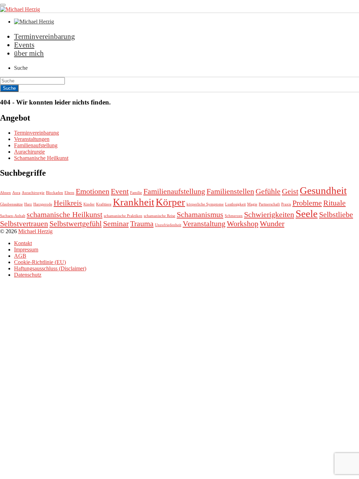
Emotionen (92, 191)
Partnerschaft (269, 204)
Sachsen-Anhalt (12, 216)
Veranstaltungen (31, 139)
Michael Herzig (35, 231)
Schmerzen (234, 216)
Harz (28, 204)
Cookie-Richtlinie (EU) (40, 262)
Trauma (142, 224)
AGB (20, 256)
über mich (29, 53)
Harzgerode (42, 204)
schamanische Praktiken (123, 216)
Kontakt (23, 243)
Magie (252, 204)
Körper (170, 202)
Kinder (89, 204)
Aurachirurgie (29, 152)
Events (24, 45)
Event (120, 191)
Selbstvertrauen (24, 224)
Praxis (286, 204)
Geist (290, 191)
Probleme (307, 203)
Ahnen (5, 193)
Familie (136, 193)
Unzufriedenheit (168, 225)
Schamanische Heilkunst (41, 158)
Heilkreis (68, 203)
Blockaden (54, 193)
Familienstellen (230, 191)
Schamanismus (200, 214)
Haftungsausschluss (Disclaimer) (50, 268)
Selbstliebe (336, 214)
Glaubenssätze (11, 204)
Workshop (242, 224)
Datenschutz (27, 275)
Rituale (334, 203)
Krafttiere (103, 204)
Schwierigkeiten (269, 214)
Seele (307, 213)
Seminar (116, 224)
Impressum (26, 249)
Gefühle (268, 191)
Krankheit (133, 202)
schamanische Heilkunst (64, 214)
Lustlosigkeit (235, 204)
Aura (16, 193)
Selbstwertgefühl (75, 224)
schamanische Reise (159, 216)
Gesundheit (323, 190)
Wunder (272, 224)
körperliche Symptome (205, 204)
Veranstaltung (204, 224)
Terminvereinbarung (44, 36)
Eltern (69, 193)
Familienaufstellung (35, 145)
